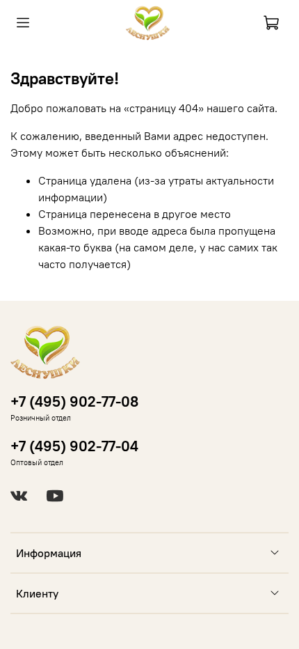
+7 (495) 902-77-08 (74, 401)
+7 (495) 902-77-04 (74, 446)
